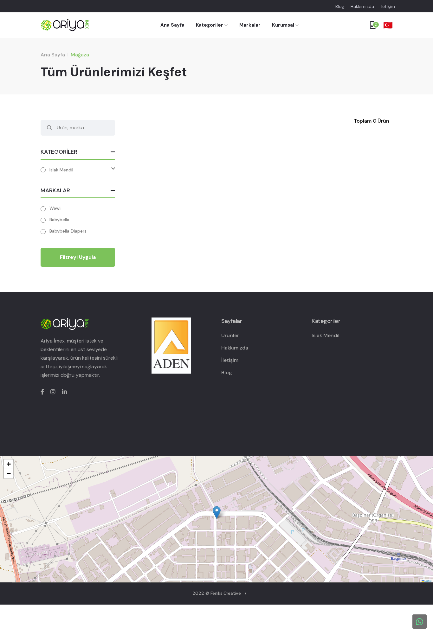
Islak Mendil (61, 170)
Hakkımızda (362, 6)
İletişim (387, 6)
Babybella (59, 219)
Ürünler (230, 335)
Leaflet (427, 580)
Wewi (55, 208)
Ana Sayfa (172, 25)
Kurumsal (283, 25)
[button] (217, 512)
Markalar (250, 25)
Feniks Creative (225, 593)
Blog (339, 6)
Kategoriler (210, 25)
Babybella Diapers (68, 231)
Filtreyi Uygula (78, 257)
